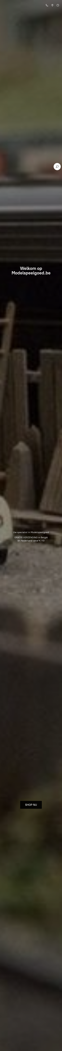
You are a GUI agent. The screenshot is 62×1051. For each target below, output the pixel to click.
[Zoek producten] (57, 166)
